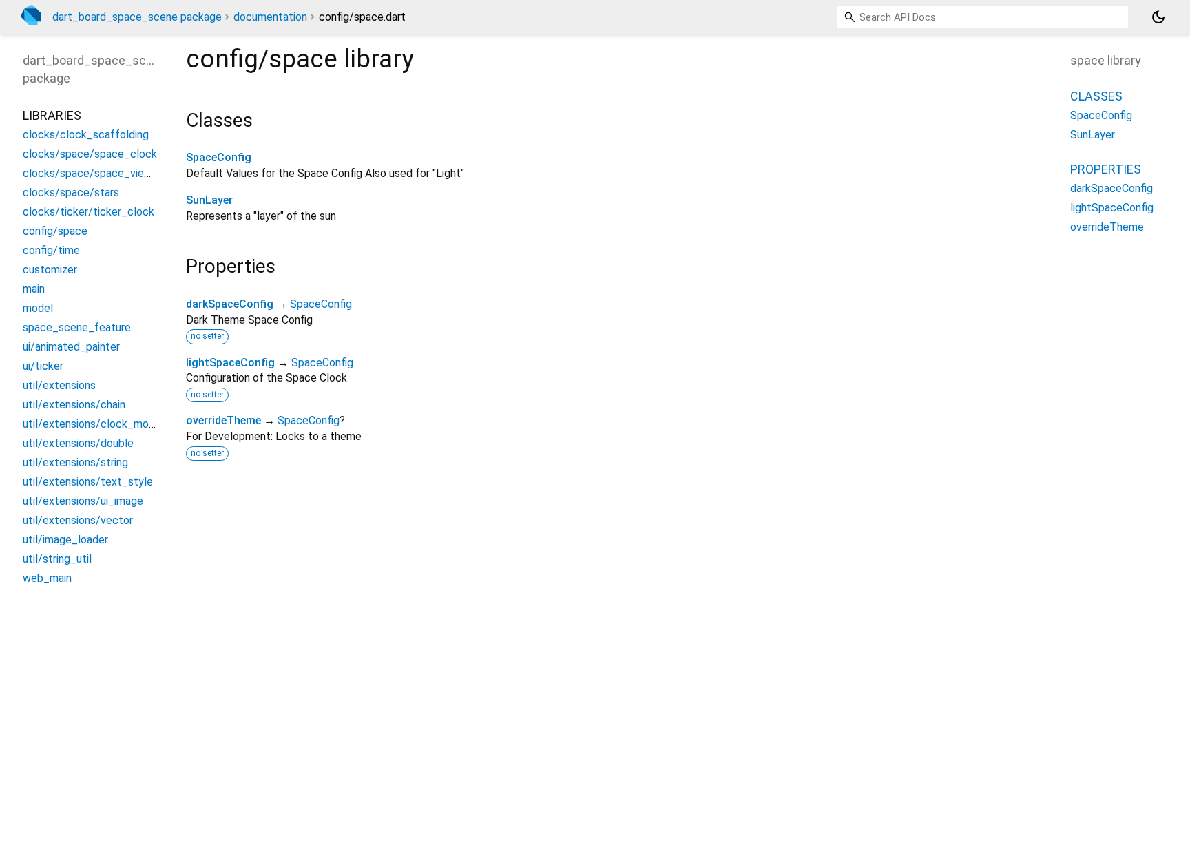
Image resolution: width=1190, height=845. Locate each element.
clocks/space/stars (71, 192)
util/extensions (59, 385)
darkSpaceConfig (229, 304)
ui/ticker (43, 366)
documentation (270, 16)
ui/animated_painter (71, 346)
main (34, 288)
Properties (1105, 169)
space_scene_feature (77, 327)
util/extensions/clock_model (93, 423)
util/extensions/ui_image (83, 501)
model (38, 308)
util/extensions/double (78, 443)
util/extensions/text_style (88, 481)
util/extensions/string (75, 462)
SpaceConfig (218, 157)
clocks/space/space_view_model (106, 173)
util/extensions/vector (78, 520)
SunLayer (209, 200)
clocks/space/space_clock (90, 153)
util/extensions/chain (74, 404)
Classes (1096, 96)
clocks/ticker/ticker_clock (88, 211)
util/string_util (57, 558)
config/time (51, 250)
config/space (55, 231)
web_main (47, 578)
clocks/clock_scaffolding (86, 134)
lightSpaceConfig (230, 362)
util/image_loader (65, 539)
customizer (50, 269)
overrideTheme (223, 420)
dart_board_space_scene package (137, 16)
